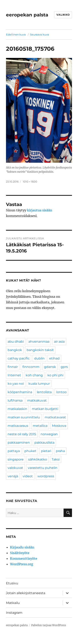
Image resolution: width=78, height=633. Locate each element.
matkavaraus (18, 426)
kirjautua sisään (39, 210)
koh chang (34, 375)
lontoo (61, 392)
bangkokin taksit (40, 350)
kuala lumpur (39, 384)
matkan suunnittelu (24, 417)
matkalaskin (17, 409)
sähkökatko (37, 459)
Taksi (56, 459)
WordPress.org (21, 564)
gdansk (50, 367)
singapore (16, 459)
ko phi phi (55, 375)
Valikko (63, 14)
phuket (30, 451)
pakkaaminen (19, 442)
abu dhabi (16, 341)
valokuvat (15, 468)
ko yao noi (16, 384)
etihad (54, 358)
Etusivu (12, 583)
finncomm (30, 367)
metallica (40, 426)
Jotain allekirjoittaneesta (25, 593)
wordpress (45, 476)
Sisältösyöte (19, 553)
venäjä (13, 476)
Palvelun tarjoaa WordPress (48, 625)
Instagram (14, 613)
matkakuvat (37, 400)
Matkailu (13, 603)
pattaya (14, 451)
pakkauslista (44, 442)
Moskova (59, 426)
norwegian (49, 434)
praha (60, 451)
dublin (39, 358)
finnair (13, 367)
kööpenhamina (20, 392)
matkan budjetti (45, 409)
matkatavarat (55, 417)
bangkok (15, 350)
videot (28, 476)
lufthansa (15, 400)
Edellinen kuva (16, 34)
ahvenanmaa (38, 341)
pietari (46, 451)
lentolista (44, 392)
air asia (59, 341)
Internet (14, 375)
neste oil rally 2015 (22, 434)
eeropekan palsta (27, 15)
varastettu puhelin (42, 468)
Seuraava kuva (39, 34)
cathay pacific (19, 358)
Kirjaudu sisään (22, 547)
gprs (64, 367)
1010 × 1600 (30, 181)
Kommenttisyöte (23, 558)
